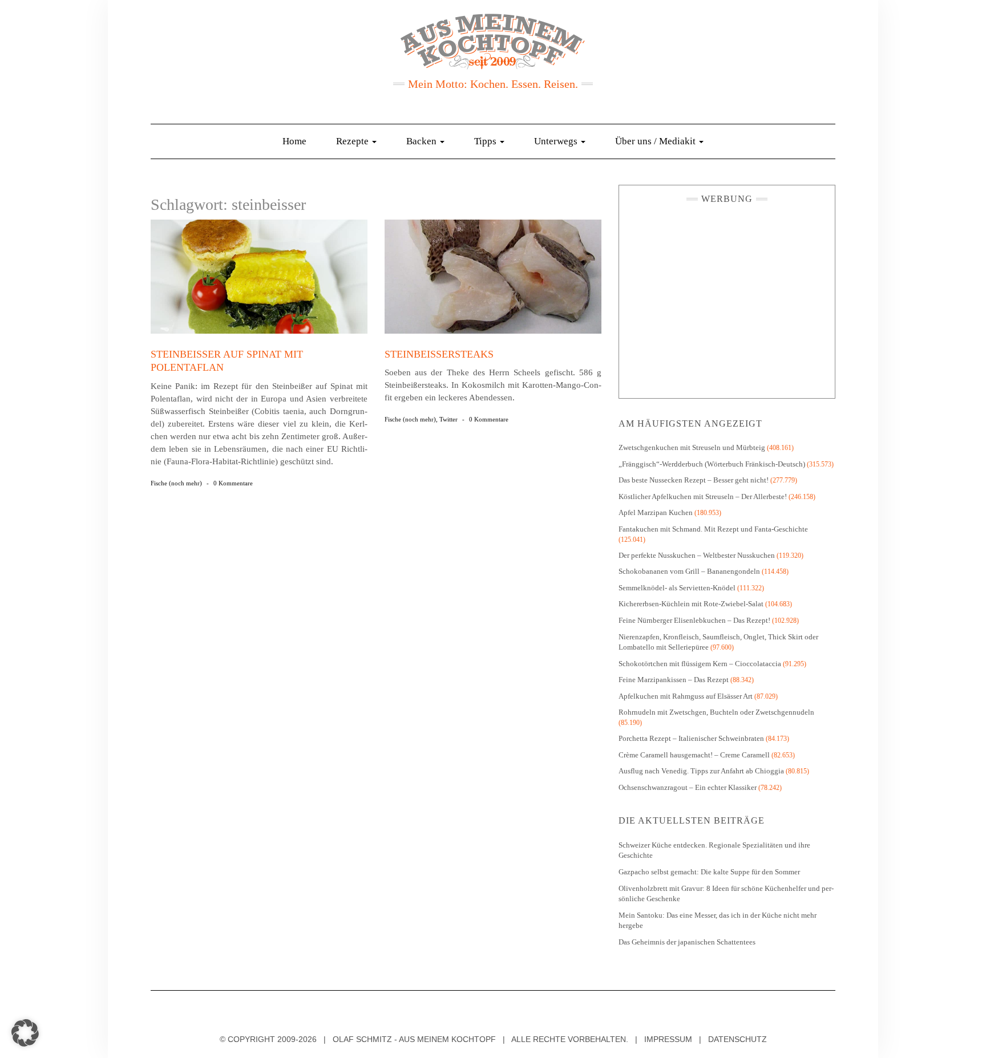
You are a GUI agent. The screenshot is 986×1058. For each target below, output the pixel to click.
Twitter (448, 419)
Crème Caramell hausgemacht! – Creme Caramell (694, 755)
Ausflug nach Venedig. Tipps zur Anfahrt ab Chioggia (701, 771)
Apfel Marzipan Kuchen (656, 512)
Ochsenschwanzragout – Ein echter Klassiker (688, 787)
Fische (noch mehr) (176, 483)
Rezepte (353, 141)
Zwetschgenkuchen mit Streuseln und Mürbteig (692, 447)
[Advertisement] (727, 298)
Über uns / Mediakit (656, 141)
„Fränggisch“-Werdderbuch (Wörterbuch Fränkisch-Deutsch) (712, 464)
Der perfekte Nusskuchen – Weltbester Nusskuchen (697, 555)
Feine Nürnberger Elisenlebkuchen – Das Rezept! (694, 620)
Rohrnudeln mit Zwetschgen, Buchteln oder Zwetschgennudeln (716, 712)
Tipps (486, 141)
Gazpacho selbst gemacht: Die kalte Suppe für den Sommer (709, 872)
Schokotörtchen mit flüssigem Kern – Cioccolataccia (700, 663)
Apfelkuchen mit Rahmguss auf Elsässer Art (686, 696)
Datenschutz (737, 1039)
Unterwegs (557, 141)
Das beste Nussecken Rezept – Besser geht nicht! (694, 480)
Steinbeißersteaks (439, 354)
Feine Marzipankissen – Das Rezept (674, 679)
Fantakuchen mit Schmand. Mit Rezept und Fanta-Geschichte (713, 529)
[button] (25, 1033)
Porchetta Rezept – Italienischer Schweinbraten (691, 738)
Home (294, 141)
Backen (422, 141)
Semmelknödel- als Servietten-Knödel (677, 587)
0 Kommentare (233, 483)
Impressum (668, 1039)
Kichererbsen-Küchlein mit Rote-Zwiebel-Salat (691, 603)
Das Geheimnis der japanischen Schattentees (687, 942)
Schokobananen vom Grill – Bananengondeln (689, 571)
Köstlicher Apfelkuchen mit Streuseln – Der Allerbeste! (703, 496)
